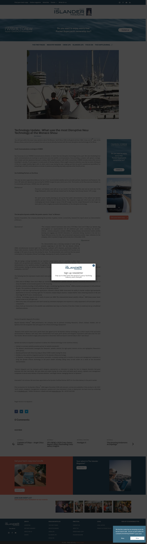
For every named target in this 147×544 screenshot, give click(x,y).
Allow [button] (137, 538)
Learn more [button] (138, 533)
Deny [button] (122, 538)
